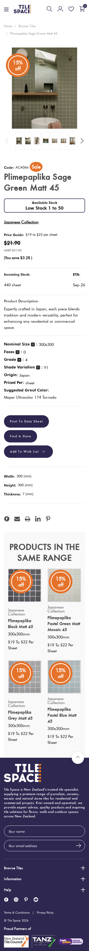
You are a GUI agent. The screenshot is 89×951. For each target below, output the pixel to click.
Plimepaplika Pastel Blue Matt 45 (61, 715)
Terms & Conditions (17, 912)
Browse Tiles (13, 868)
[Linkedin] (38, 519)
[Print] (27, 519)
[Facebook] (7, 519)
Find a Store (20, 436)
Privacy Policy (45, 912)
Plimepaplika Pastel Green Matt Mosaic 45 (63, 623)
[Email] (17, 519)
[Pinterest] (48, 519)
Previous (7, 141)
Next (82, 141)
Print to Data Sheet (26, 421)
